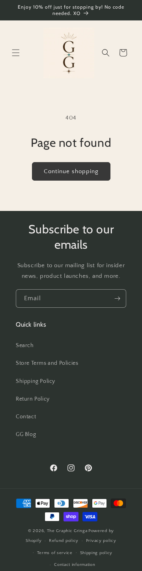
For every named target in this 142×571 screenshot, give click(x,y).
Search (25, 345)
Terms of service (55, 553)
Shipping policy (96, 553)
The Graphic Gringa (67, 530)
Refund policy (63, 540)
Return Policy (33, 399)
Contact (26, 417)
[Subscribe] (117, 298)
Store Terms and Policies (47, 363)
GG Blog (26, 434)
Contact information (74, 564)
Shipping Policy (35, 381)
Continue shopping (71, 171)
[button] (15, 52)
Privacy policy (101, 540)
